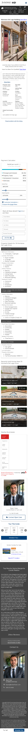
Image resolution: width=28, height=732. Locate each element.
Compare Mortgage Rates (9, 204)
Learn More (23, 19)
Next (25, 530)
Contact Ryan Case (15, 517)
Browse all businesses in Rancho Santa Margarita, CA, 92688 (7, 474)
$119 (24, 178)
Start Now (23, 69)
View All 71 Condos (13, 558)
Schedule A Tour (13, 538)
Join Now (7, 237)
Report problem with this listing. (14, 121)
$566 (24, 181)
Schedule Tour (19, 730)
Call (6, 730)
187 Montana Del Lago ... (16, 554)
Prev (2, 530)
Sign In (20, 211)
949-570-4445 (14, 513)
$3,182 (24, 173)
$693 (24, 175)
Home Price (4, 184)
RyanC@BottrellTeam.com (13, 684)
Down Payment (5, 193)
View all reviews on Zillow (14, 642)
